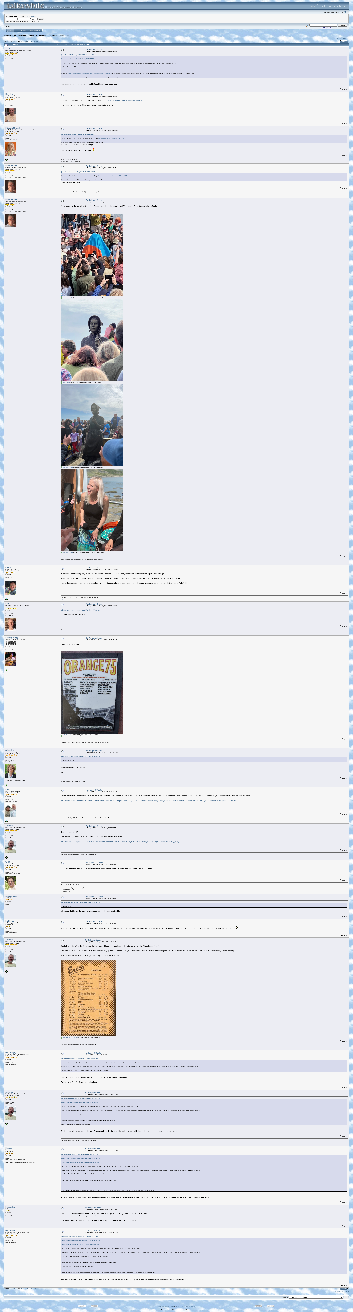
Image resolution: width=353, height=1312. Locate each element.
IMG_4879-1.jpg (67, 552)
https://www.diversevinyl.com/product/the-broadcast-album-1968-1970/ (90, 73)
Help (16, 30)
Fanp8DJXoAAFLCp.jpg (70, 1037)
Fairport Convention (49, 35)
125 (28, 41)
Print (344, 41)
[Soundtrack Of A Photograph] (6, 822)
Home (10, 30)
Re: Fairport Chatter (94, 49)
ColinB (8, 567)
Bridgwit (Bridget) (12, 128)
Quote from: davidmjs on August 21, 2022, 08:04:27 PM (79, 1154)
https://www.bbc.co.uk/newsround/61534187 (125, 100)
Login (31, 30)
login (26, 16)
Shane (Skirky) (11, 638)
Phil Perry (9, 921)
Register (37, 30)
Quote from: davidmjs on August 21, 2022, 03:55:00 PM (79, 1058)
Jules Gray (9, 750)
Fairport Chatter (64, 35)
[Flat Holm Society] (6, 160)
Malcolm (9, 94)
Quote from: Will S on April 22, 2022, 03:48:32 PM (77, 55)
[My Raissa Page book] (6, 858)
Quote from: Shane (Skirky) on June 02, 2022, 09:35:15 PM (80, 756)
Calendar (23, 30)
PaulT (7, 604)
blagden (8, 1148)
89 (14, 41)
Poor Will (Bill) (11, 166)
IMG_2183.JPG (67, 735)
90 (16, 41)
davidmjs (9, 826)
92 (22, 41)
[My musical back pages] (6, 785)
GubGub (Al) (10, 1052)
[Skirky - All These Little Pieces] (6, 670)
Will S (7, 862)
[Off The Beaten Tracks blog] (6, 600)
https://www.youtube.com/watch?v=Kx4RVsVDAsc (81, 610)
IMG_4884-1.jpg (67, 467)
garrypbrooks (11, 896)
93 (24, 41)
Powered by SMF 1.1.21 (166, 1306)
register (33, 16)
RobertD (8, 789)
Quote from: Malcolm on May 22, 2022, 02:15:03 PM (78, 134)
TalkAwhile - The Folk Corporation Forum (19, 35)
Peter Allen (10, 1207)
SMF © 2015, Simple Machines (185, 1306)
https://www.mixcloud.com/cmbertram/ (72, 599)
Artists (38, 35)
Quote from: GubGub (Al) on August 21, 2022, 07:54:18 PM (80, 1098)
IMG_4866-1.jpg (67, 297)
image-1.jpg (66, 382)
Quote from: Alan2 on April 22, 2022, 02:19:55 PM (77, 59)
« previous (338, 39)
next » (345, 39)
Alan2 (7, 49)
